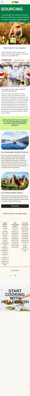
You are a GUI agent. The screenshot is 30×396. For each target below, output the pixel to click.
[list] (15, 242)
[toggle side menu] (2, 2)
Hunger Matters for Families (5, 247)
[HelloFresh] (15, 2)
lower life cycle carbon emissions (16, 121)
